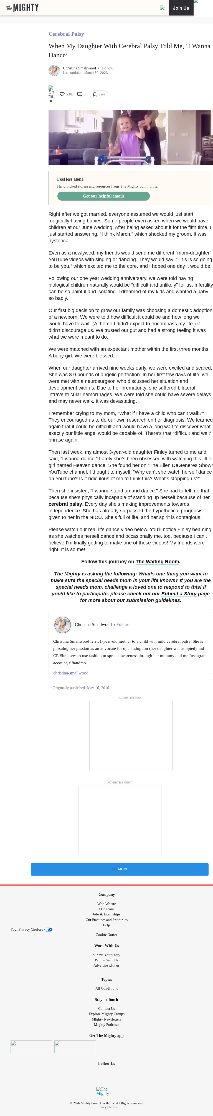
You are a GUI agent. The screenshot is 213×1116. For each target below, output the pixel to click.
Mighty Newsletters (106, 1019)
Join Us (181, 8)
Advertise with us (106, 965)
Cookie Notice (107, 935)
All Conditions (106, 988)
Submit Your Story (106, 955)
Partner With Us (106, 960)
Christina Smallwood (80, 68)
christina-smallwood (70, 673)
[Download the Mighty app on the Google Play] (75, 1046)
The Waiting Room (157, 561)
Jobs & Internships (106, 914)
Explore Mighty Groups (107, 1014)
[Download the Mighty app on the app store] (31, 1046)
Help (106, 925)
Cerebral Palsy (66, 34)
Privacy (101, 1107)
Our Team (106, 909)
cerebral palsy (65, 504)
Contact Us (106, 1008)
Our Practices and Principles (107, 920)
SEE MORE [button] (119, 869)
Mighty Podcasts (106, 1024)
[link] (22, 8)
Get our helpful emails (103, 196)
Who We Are (106, 904)
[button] (107, 68)
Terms (113, 1107)
